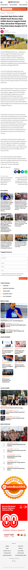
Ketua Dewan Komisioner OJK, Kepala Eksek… (6, 380)
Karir (7, 548)
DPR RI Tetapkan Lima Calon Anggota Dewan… (7, 366)
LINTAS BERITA (4, 319)
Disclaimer (20, 550)
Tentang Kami (7, 553)
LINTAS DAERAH (10, 467)
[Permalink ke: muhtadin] (2, 31)
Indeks (7, 546)
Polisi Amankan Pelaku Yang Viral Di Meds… (15, 412)
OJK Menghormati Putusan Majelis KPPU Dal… (19, 352)
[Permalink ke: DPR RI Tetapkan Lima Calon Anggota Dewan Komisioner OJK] (7, 358)
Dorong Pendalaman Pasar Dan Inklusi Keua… (7, 352)
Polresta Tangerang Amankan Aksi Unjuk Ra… (16, 445)
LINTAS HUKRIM (4, 406)
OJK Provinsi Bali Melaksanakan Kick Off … (20, 366)
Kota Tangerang (7, 296)
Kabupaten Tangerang (8, 288)
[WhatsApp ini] (25, 171)
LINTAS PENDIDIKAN (11, 455)
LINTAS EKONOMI (5, 348)
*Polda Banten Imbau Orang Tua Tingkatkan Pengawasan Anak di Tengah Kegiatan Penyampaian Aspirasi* (6, 245)
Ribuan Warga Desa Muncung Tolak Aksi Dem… (16, 451)
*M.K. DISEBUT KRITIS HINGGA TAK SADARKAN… (15, 331)
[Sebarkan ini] (15, 171)
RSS (15, 561)
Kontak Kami (20, 553)
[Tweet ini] (18, 171)
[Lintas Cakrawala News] (14, 2)
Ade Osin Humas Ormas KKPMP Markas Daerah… (16, 325)
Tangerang (6, 285)
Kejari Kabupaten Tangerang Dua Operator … (16, 463)
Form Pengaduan (7, 555)
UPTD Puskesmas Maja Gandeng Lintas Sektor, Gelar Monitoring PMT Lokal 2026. (21, 244)
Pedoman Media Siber (20, 555)
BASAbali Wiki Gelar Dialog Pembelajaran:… (14, 457)
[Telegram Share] (22, 171)
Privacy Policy (7, 550)
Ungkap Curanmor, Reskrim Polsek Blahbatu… (15, 418)
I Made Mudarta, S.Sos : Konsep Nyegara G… (12, 320)
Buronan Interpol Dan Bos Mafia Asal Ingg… (12, 408)
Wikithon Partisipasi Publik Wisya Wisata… (16, 469)
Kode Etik (20, 546)
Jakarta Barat (6, 291)
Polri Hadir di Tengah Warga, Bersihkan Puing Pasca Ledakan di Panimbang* (21, 224)
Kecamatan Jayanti (7, 293)
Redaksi (21, 548)
